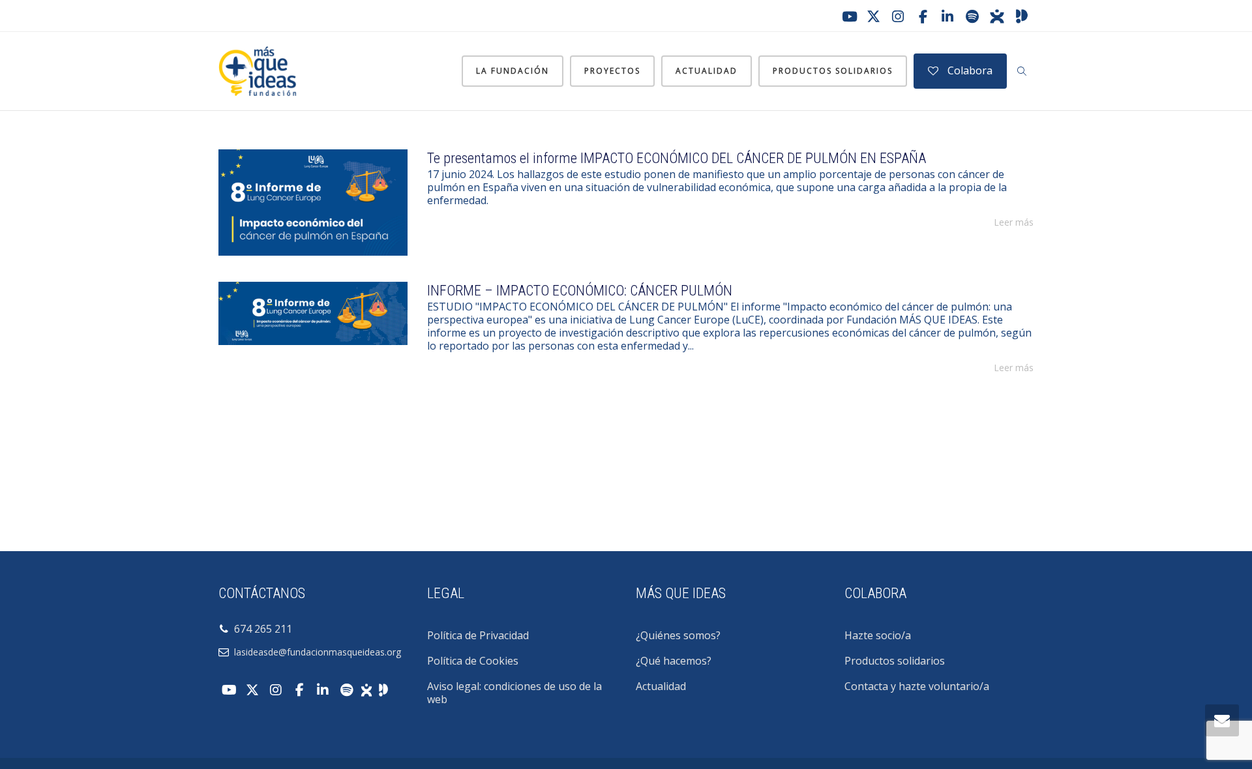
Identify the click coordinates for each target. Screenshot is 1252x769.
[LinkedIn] (947, 16)
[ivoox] (997, 16)
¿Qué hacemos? (673, 661)
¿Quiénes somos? (678, 635)
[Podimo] (1022, 16)
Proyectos (612, 70)
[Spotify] (972, 16)
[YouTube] (848, 16)
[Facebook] (922, 16)
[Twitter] (873, 16)
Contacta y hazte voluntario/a (916, 686)
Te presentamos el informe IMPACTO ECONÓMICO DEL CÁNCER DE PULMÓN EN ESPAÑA (676, 158)
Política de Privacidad (478, 635)
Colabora (968, 70)
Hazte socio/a (877, 635)
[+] (313, 202)
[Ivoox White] (366, 689)
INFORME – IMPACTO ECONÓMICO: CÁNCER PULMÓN (579, 290)
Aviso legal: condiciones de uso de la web (514, 692)
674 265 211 (260, 629)
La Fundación (512, 70)
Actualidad (707, 70)
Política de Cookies (472, 661)
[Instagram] (898, 16)
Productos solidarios (833, 70)
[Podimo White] (383, 689)
